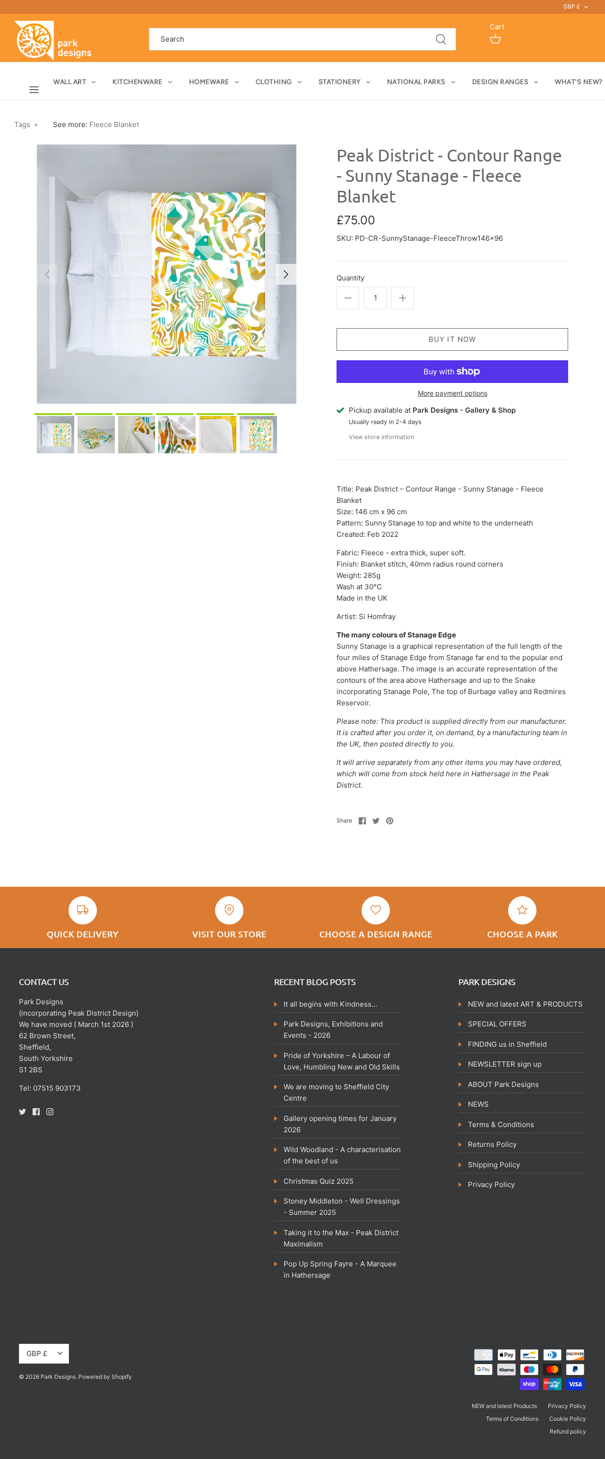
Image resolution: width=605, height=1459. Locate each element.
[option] (166, 274)
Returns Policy (492, 1144)
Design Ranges (500, 82)
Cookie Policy (567, 1418)
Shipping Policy (494, 1164)
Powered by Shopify (105, 1376)
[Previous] (47, 274)
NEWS (478, 1104)
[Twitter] (22, 1111)
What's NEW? (579, 82)
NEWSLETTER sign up (505, 1064)
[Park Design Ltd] (55, 39)
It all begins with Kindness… (330, 1004)
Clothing (274, 82)
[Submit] (441, 39)
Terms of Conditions (512, 1418)
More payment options (452, 393)
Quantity (350, 277)
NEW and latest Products (504, 1405)
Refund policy (568, 1431)
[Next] (286, 274)
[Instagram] (49, 1111)
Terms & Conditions (501, 1124)
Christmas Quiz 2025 (319, 1181)
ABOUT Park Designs (503, 1084)
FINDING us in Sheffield (507, 1044)
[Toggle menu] (34, 89)
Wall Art (69, 82)
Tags (26, 124)
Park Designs (58, 1376)
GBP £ (571, 6)
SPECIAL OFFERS (497, 1023)
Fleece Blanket (114, 124)
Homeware (209, 82)
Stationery (340, 82)
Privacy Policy (491, 1184)
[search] (302, 39)
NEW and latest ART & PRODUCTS (525, 1004)
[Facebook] (36, 1111)
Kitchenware (137, 82)
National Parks (416, 82)
